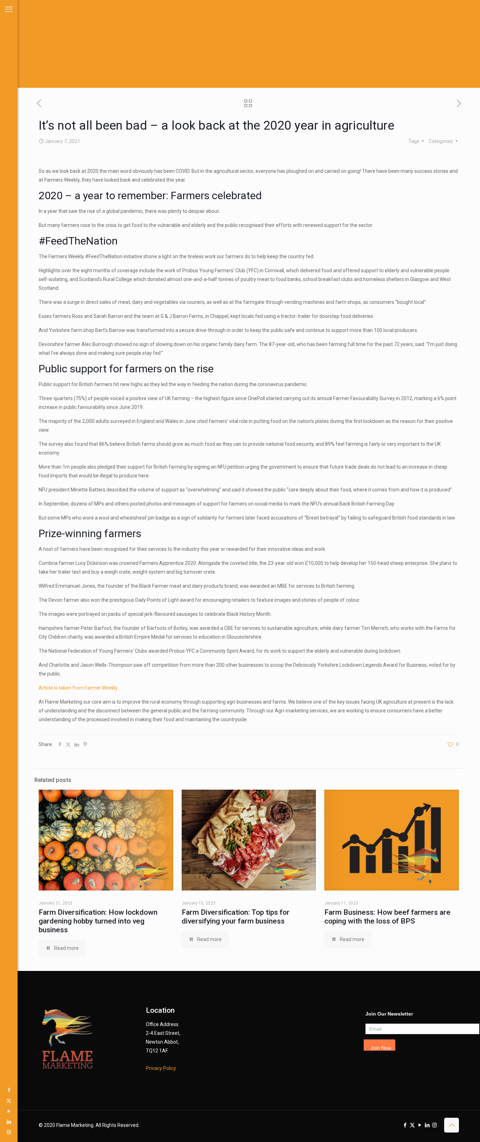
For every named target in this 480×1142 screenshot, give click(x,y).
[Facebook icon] (8, 1090)
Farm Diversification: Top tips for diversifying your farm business (236, 916)
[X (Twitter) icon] (8, 1100)
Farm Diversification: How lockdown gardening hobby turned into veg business (98, 921)
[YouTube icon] (8, 1111)
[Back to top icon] (451, 1125)
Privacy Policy (161, 1068)
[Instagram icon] (8, 1132)
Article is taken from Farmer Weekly (78, 688)
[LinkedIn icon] (8, 1121)
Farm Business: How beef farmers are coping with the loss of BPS (387, 916)
